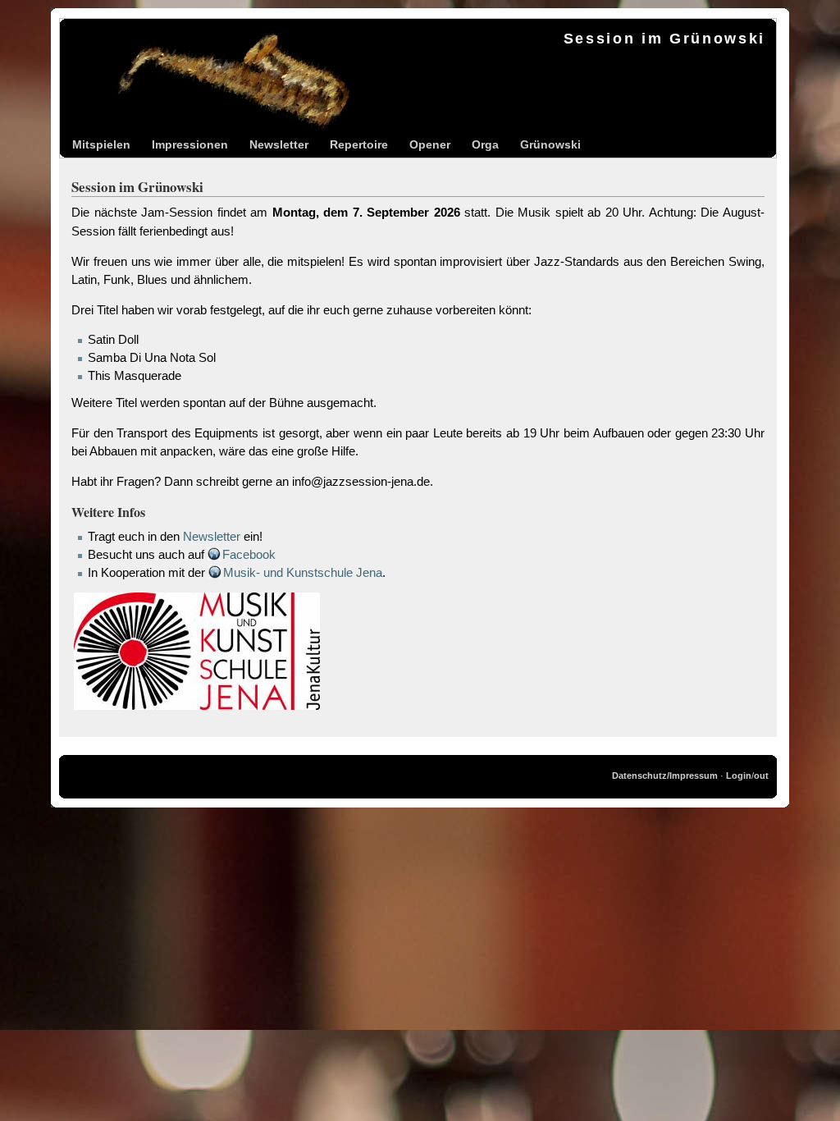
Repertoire (359, 144)
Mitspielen (101, 144)
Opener (429, 144)
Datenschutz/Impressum (665, 775)
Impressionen (190, 144)
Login (738, 775)
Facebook (249, 554)
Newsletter (278, 144)
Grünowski (550, 144)
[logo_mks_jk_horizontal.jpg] (196, 708)
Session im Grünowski (664, 38)
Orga (485, 144)
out (761, 775)
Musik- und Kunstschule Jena (302, 572)
